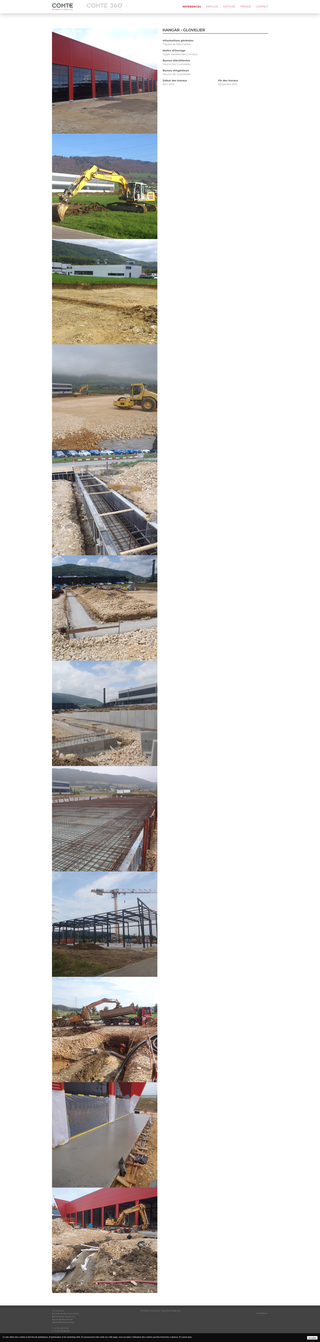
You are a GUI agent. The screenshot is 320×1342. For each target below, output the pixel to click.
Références (191, 6)
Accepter (312, 1338)
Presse (245, 6)
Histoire (229, 6)
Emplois (212, 6)
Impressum (261, 1313)
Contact (262, 6)
